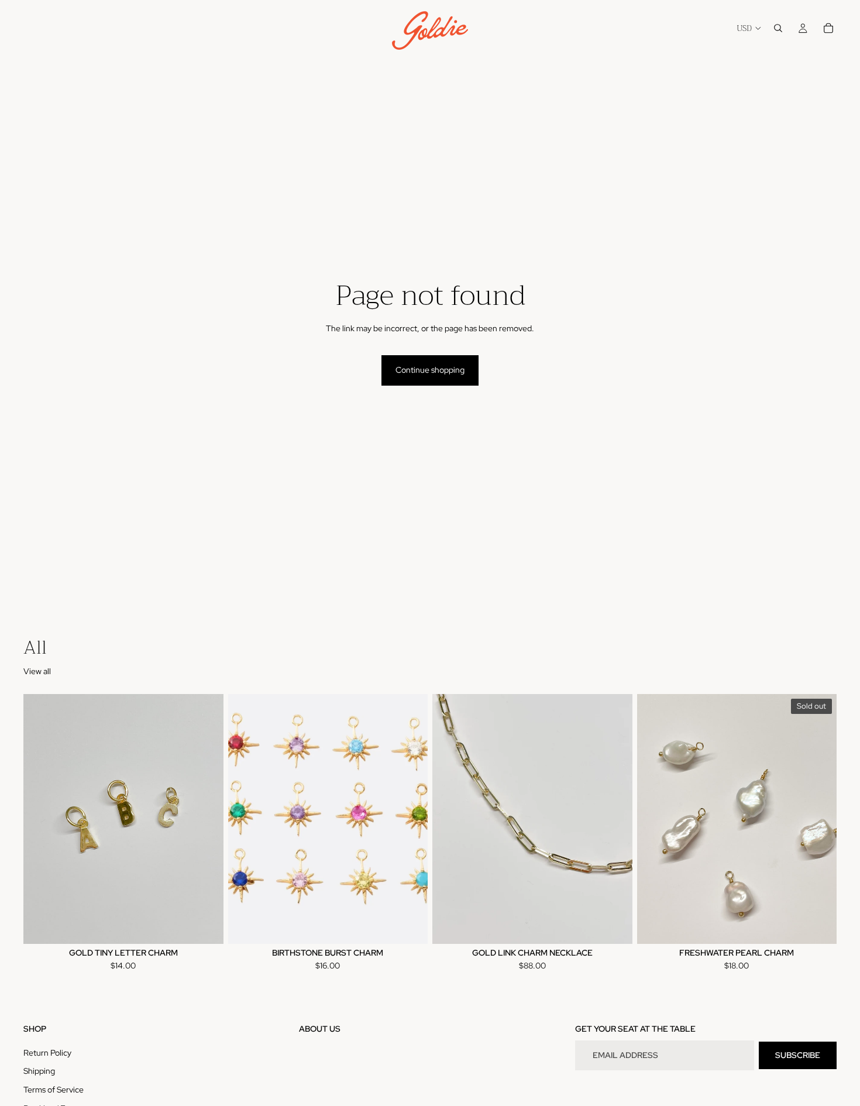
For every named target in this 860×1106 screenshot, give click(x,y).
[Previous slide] (41, 819)
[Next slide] (205, 819)
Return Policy (47, 1052)
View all (37, 671)
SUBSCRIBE (797, 1055)
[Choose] (205, 925)
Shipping (39, 1071)
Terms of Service (53, 1089)
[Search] (778, 28)
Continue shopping (430, 370)
